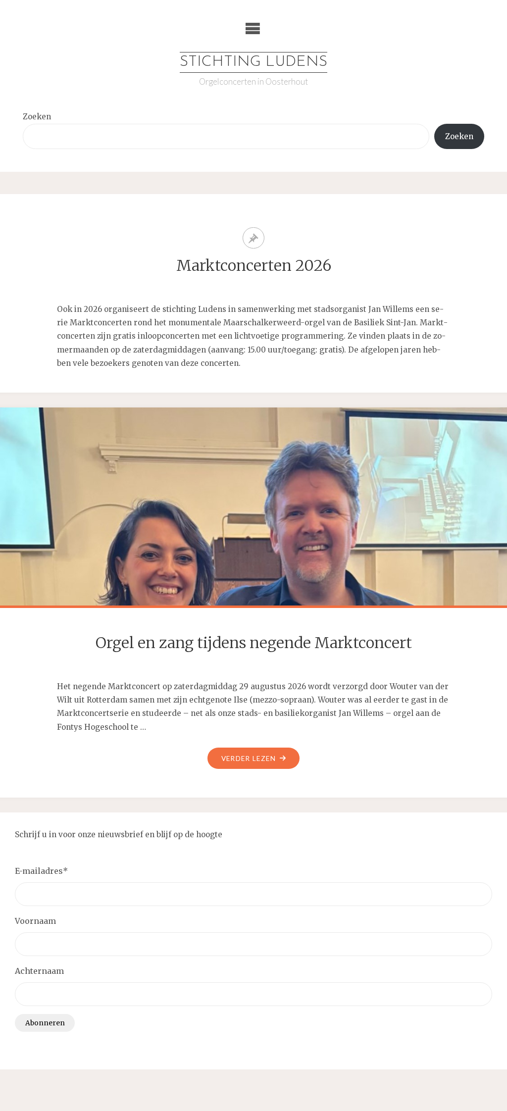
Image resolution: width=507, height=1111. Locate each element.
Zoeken (37, 116)
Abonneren (45, 1023)
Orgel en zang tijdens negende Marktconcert (254, 642)
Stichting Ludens (253, 62)
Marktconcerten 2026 (253, 265)
